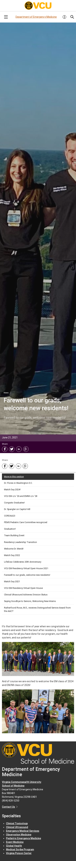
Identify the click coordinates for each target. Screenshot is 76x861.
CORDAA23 (9, 515)
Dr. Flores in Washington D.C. (18, 483)
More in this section (14, 476)
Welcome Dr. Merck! (14, 548)
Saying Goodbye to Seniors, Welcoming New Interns (30, 601)
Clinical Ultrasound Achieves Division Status (26, 594)
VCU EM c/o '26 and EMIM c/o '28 (20, 496)
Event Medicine (15, 842)
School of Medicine (13, 785)
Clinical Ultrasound (17, 827)
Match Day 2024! (12, 489)
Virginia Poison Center (19, 853)
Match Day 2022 (12, 555)
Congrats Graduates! (14, 502)
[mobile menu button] (6, 17)
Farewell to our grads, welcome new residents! (27, 575)
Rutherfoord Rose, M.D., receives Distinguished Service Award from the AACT (37, 609)
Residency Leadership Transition (20, 542)
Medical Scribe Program (20, 849)
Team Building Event (14, 535)
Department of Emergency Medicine (36, 16)
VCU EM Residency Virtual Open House (23, 588)
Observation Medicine (18, 834)
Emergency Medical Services (22, 830)
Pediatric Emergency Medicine (23, 838)
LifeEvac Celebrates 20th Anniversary (22, 561)
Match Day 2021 (12, 581)
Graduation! (10, 529)
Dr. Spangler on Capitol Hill (17, 509)
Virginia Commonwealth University (21, 782)
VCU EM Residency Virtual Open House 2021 (26, 568)
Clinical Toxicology (17, 823)
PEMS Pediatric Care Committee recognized (25, 522)
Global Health (14, 845)
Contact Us (8, 806)
